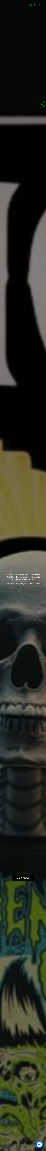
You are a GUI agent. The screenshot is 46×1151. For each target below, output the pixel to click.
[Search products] (42, 104)
